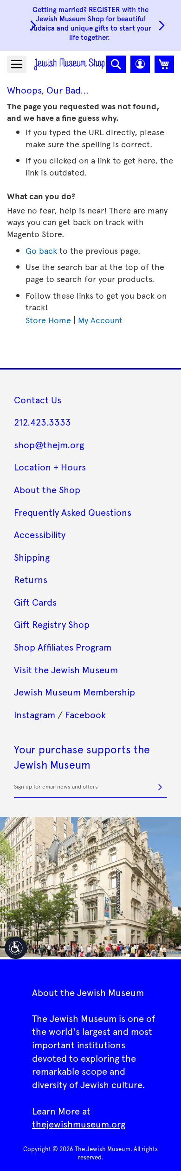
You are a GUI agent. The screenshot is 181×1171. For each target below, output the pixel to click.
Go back (41, 250)
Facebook (85, 714)
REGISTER (104, 9)
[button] (140, 64)
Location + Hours (50, 466)
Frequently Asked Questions (72, 512)
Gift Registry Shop (52, 624)
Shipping (32, 557)
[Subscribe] (160, 787)
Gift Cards (35, 601)
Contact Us (37, 399)
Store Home (48, 320)
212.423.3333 (42, 421)
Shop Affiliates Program (62, 646)
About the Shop (47, 489)
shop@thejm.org (49, 444)
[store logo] (69, 64)
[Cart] (164, 64)
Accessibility (39, 534)
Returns (30, 579)
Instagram (34, 714)
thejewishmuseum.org (78, 1123)
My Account (100, 320)
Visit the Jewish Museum (66, 669)
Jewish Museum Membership (74, 691)
